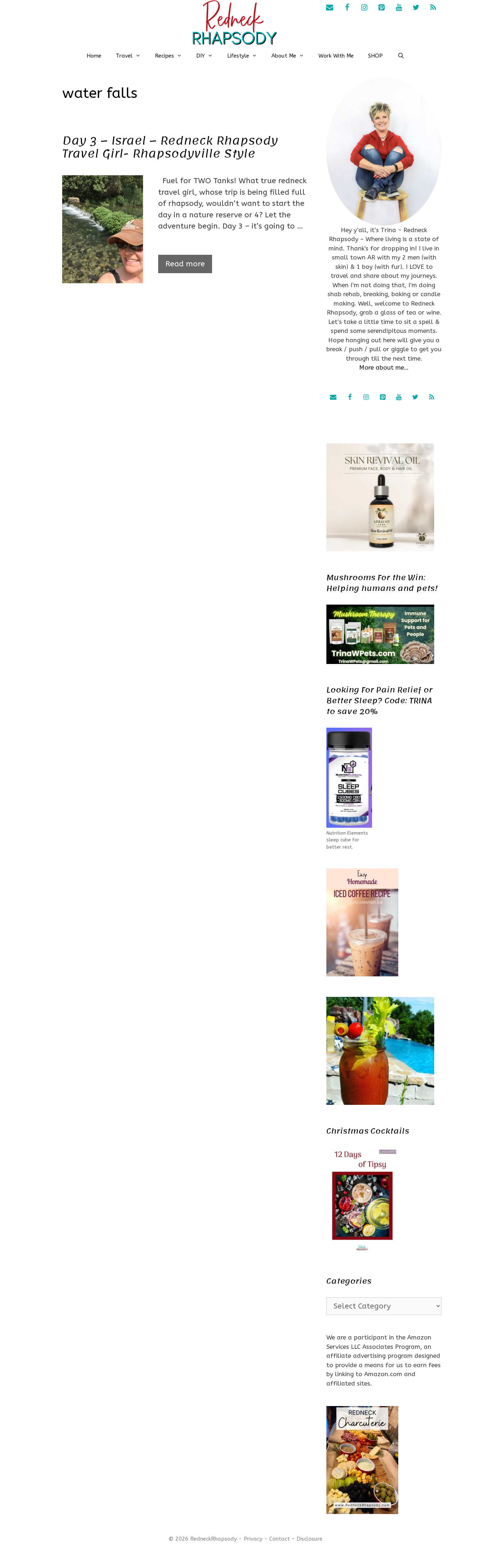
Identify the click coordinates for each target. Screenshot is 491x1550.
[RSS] (433, 7)
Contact (279, 1539)
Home (94, 56)
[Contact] (329, 7)
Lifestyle (238, 56)
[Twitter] (416, 7)
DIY (200, 56)
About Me (283, 56)
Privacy (253, 1539)
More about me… (384, 367)
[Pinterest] (381, 7)
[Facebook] (347, 7)
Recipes (164, 56)
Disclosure (309, 1539)
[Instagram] (364, 7)
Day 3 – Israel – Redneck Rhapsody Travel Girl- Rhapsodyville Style (170, 147)
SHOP (375, 56)
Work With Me (336, 56)
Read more (185, 263)
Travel (124, 56)
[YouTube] (398, 7)
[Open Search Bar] (400, 56)
